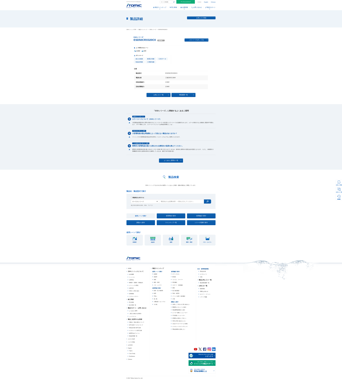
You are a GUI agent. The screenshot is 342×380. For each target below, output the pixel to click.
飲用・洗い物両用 (158, 290)
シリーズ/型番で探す (201, 222)
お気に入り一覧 (339, 192)
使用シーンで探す (140, 216)
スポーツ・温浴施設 (177, 285)
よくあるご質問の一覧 (171, 160)
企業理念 (131, 280)
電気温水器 (203, 271)
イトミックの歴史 (133, 285)
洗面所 (155, 276)
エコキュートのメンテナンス (179, 326)
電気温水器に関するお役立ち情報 (205, 355)
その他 (155, 304)
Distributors (132, 356)
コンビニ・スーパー (177, 279)
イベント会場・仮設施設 (178, 296)
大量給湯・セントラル (159, 301)
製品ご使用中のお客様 (135, 319)
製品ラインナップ (158, 268)
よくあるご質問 (133, 310)
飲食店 (174, 276)
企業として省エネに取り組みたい (181, 304)
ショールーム (132, 316)
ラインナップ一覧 (171, 222)
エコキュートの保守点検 (135, 330)
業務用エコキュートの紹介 (179, 307)
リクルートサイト (133, 296)
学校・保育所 (175, 293)
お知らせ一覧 (203, 285)
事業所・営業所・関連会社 (136, 282)
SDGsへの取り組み (134, 291)
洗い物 (155, 299)
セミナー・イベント (205, 294)
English (206, 2)
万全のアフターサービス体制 (179, 323)
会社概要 (131, 274)
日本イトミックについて (136, 271)
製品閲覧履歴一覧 (204, 282)
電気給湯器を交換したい (178, 329)
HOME (129, 268)
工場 (173, 299)
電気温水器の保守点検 (135, 327)
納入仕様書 (139, 59)
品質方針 (131, 288)
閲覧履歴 (339, 199)
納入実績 (131, 299)
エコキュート (203, 274)
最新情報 (202, 288)
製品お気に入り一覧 (205, 280)
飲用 (155, 293)
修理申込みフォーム (134, 333)
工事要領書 (150, 62)
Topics (131, 350)
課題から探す (140, 222)
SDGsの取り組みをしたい (179, 321)
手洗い (155, 296)
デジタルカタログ (186, 1)
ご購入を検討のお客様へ (135, 313)
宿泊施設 (174, 282)
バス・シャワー (158, 285)
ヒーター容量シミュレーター (179, 312)
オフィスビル (175, 274)
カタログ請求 (131, 339)
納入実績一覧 (132, 305)
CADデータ (162, 59)
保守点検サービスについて (136, 325)
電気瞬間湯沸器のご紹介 (178, 310)
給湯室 (155, 274)
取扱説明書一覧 (133, 336)
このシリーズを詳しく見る (196, 40)
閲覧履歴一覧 (183, 95)
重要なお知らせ (204, 291)
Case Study (132, 353)
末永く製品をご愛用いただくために (203, 363)
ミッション (132, 277)
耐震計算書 (150, 59)
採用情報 (131, 293)
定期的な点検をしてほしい (179, 318)
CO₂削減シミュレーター (178, 315)
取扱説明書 (139, 62)
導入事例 (131, 302)
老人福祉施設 (175, 290)
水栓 (201, 277)
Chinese (213, 2)
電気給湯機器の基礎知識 (200, 370)
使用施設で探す (201, 216)
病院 (173, 288)
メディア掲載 (203, 297)
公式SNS (130, 345)
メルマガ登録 (131, 342)
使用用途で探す (171, 216)
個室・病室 (157, 282)
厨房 (155, 279)
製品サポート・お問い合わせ (137, 308)
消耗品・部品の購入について (136, 322)
